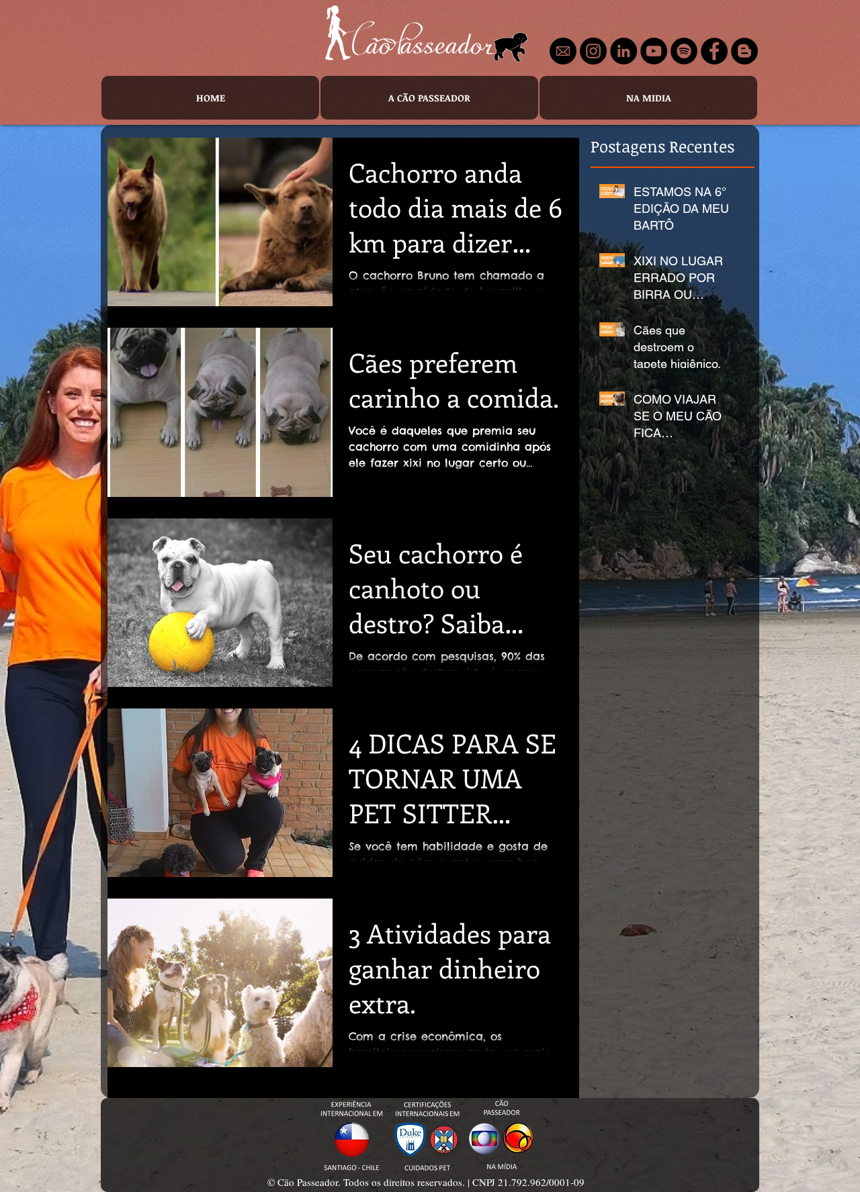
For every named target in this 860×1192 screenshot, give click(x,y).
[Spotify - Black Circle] (684, 51)
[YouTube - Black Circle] (653, 51)
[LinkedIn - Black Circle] (623, 51)
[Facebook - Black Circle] (714, 51)
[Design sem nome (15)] (563, 51)
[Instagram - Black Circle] (593, 51)
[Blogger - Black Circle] (744, 51)
